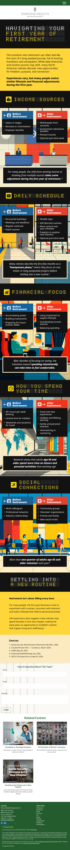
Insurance (39, 813)
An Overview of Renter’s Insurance (51, 747)
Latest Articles (40, 821)
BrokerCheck (34, 829)
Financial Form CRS (8, 827)
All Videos (39, 823)
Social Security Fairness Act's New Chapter (18, 786)
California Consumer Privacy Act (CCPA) (48, 841)
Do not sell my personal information (31, 843)
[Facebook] (2, 823)
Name (5, 670)
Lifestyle (38, 819)
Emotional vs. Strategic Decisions (18, 747)
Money (38, 817)
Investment (39, 810)
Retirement (39, 808)
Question (4, 693)
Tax (37, 815)
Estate (38, 811)
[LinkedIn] (5, 823)
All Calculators (40, 824)
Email (5, 682)
